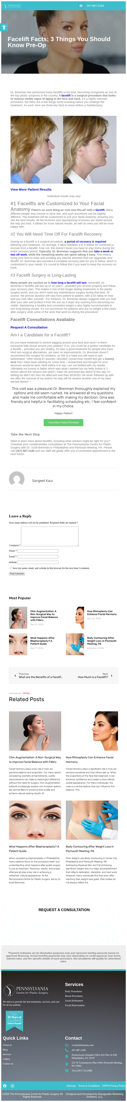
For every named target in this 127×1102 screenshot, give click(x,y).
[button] (80, 5)
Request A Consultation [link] (29, 327)
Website (13, 562)
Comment (14, 545)
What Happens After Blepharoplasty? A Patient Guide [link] (42, 640)
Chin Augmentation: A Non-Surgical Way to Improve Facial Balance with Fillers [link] (44, 616)
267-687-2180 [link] (95, 5)
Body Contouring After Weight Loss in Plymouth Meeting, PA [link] (101, 640)
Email (13, 556)
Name (13, 550)
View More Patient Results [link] (31, 189)
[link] (4, 27)
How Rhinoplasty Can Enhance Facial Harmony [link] (102, 613)
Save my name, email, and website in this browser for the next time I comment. (51, 568)
